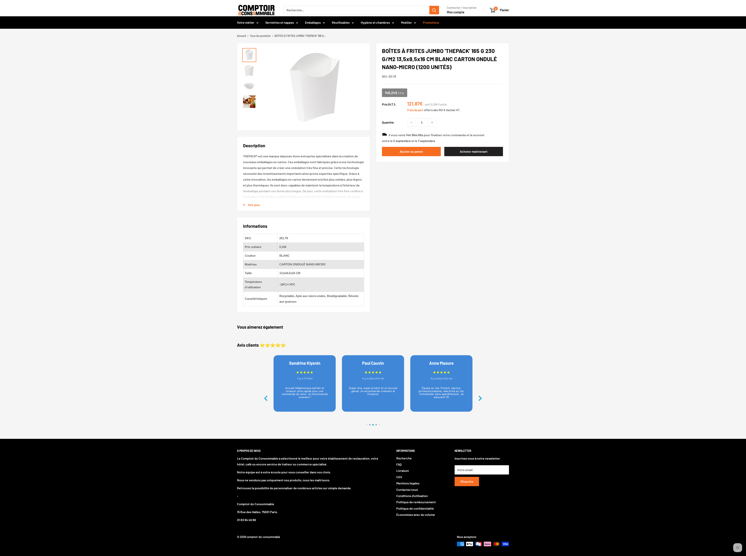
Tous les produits (260, 35)
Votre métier (245, 22)
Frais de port (415, 110)
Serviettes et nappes (279, 22)
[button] (480, 398)
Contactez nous (407, 489)
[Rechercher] (434, 10)
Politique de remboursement (416, 502)
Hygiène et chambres (375, 22)
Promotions (431, 22)
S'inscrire (466, 481)
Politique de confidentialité (415, 508)
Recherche (404, 458)
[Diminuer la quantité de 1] (411, 122)
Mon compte (455, 12)
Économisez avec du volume (415, 514)
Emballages (313, 22)
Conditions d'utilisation (412, 496)
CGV (399, 477)
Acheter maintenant (473, 151)
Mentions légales (407, 483)
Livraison (402, 470)
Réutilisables (341, 22)
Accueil (241, 35)
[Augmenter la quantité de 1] (432, 122)
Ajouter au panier (411, 151)
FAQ (399, 464)
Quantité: (388, 122)
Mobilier (406, 22)
